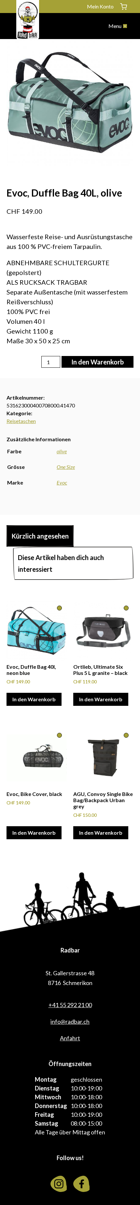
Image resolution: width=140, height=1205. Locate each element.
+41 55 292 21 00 (70, 1004)
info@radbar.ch (70, 1021)
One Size (66, 467)
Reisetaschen (21, 421)
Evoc (62, 482)
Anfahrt (70, 1038)
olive (62, 451)
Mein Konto (100, 6)
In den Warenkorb (97, 362)
